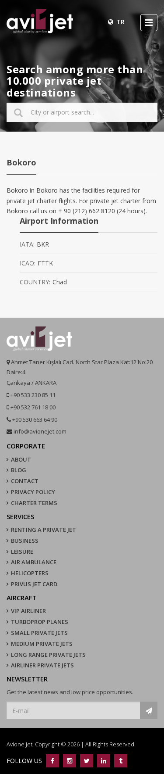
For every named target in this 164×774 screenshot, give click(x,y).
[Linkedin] (103, 760)
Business (24, 541)
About (21, 459)
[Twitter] (86, 760)
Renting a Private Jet (43, 530)
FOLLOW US (25, 760)
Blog (18, 470)
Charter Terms (34, 503)
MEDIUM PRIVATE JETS (42, 644)
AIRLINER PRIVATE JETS (42, 665)
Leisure (22, 551)
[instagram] (69, 760)
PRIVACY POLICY (33, 492)
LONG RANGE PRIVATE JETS (48, 655)
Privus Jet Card (34, 584)
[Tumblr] (119, 760)
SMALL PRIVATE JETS (39, 633)
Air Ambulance (33, 562)
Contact (24, 481)
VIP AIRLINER (28, 611)
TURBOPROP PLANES (39, 622)
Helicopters (30, 573)
